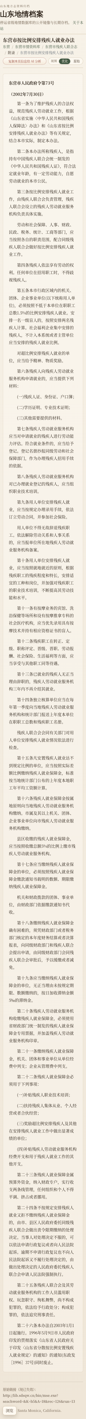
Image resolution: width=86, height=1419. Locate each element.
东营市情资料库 (27, 46)
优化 (65, 61)
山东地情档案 (21, 13)
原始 (77, 61)
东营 (6, 46)
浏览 (9, 1410)
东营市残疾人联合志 (61, 46)
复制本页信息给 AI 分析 (24, 61)
